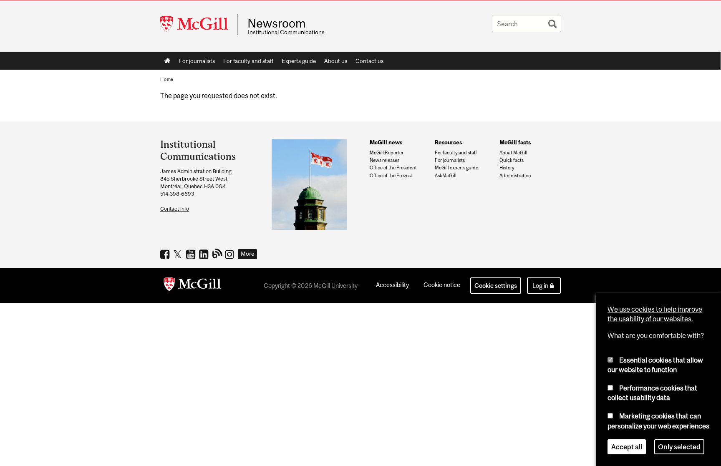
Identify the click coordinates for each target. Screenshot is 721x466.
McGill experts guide (456, 167)
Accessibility (392, 284)
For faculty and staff (248, 61)
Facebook (165, 254)
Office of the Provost (391, 175)
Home (167, 61)
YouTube (191, 254)
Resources (448, 142)
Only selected (679, 447)
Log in (540, 285)
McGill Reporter (386, 152)
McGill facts (515, 142)
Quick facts (511, 160)
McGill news (386, 142)
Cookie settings (495, 285)
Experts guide (299, 61)
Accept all (626, 447)
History (506, 167)
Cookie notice (442, 284)
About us (335, 61)
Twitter (178, 254)
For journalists (197, 61)
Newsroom (276, 23)
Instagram (230, 254)
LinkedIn (204, 254)
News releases (384, 160)
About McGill (513, 152)
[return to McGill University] (192, 285)
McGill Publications (217, 253)
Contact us (369, 61)
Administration (515, 175)
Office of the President (393, 167)
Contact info (174, 209)
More (248, 253)
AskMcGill (445, 175)
